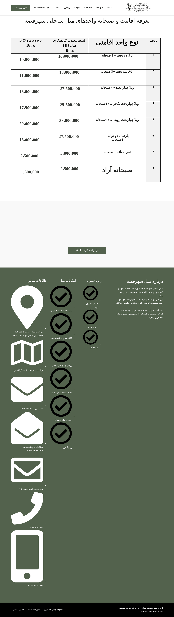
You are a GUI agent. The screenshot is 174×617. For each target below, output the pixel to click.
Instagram (154, 327)
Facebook (162, 327)
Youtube (158, 327)
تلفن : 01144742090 (42, 7)
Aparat (150, 327)
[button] (20, 8)
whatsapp (146, 327)
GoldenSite (144, 611)
